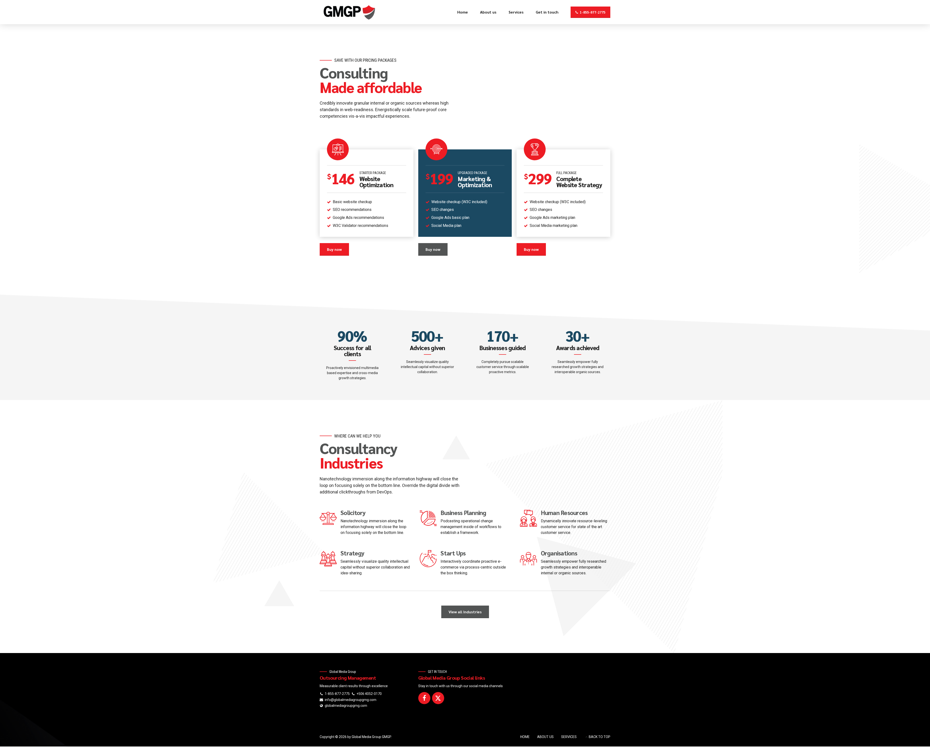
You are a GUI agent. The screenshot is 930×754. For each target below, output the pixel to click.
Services (516, 12)
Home (462, 12)
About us (488, 12)
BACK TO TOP (599, 737)
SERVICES (569, 737)
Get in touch (547, 12)
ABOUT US (545, 737)
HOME (525, 737)
